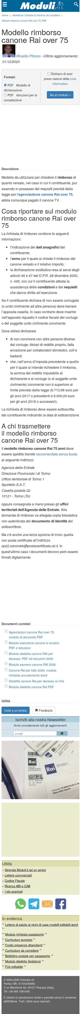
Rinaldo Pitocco (28, 55)
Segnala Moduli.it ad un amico (25, 870)
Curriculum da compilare (22, 950)
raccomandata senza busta (56, 454)
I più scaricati (14, 891)
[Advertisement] (40, 136)
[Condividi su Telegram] (34, 908)
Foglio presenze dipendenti (23, 945)
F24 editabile (14, 966)
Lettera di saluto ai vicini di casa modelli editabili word (41, 924)
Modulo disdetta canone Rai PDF (31, 687)
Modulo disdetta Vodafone (23, 961)
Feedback (45, 710)
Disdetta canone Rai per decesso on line (36, 681)
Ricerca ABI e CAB (17, 886)
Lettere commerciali (18, 875)
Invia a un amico (15, 710)
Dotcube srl (27, 980)
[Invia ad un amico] (47, 908)
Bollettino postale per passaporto (27, 956)
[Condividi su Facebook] (60, 908)
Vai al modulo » (60, 95)
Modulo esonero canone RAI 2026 (32, 664)
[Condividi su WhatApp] (20, 908)
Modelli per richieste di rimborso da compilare (36, 15)
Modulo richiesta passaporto (24, 934)
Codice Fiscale (15, 880)
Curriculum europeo (18, 939)
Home (5, 15)
